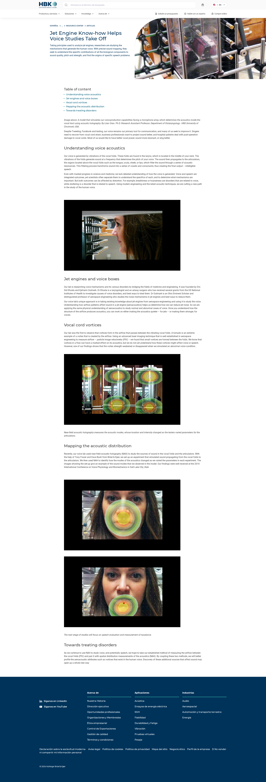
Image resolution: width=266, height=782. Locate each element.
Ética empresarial (97, 723)
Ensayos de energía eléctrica (151, 706)
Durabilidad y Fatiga (146, 723)
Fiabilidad (140, 717)
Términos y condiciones (100, 739)
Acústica (139, 701)
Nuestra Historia (96, 701)
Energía (186, 717)
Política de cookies (112, 749)
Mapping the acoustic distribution (85, 106)
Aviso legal (94, 749)
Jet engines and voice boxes (82, 98)
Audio (185, 701)
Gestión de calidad (97, 734)
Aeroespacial (189, 706)
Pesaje (138, 739)
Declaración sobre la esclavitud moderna (62, 749)
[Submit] (66, 5)
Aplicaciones (142, 692)
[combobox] (129, 5)
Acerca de (93, 692)
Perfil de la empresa (198, 749)
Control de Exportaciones (101, 728)
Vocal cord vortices (76, 102)
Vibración (140, 728)
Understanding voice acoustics (83, 94)
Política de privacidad (137, 749)
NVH (137, 712)
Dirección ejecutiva (98, 706)
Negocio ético (177, 749)
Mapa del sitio (159, 749)
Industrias (188, 692)
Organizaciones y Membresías (104, 717)
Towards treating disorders (81, 110)
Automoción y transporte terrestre (202, 712)
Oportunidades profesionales (103, 712)
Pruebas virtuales (144, 734)
